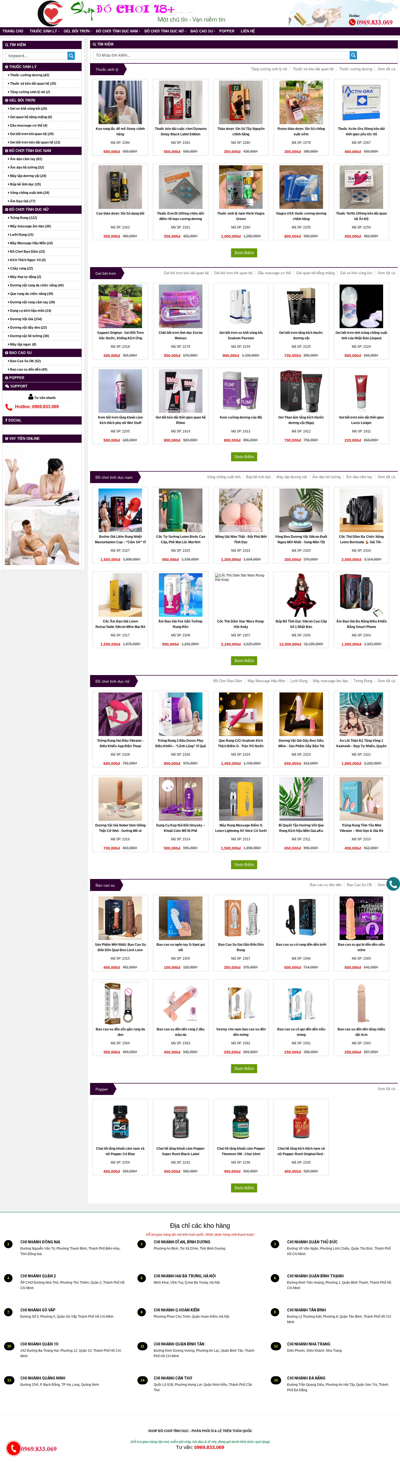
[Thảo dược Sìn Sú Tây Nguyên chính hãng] (241, 102)
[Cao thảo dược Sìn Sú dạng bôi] (120, 187)
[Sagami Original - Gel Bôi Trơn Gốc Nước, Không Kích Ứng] (120, 306)
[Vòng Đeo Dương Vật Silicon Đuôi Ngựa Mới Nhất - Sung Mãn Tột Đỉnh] (301, 510)
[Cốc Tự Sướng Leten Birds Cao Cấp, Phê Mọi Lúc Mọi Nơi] (181, 510)
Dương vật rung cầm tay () (32, 302)
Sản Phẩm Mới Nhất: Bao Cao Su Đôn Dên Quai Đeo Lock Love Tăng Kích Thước (120, 950)
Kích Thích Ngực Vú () (27, 260)
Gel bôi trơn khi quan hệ (233, 273)
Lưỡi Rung (299, 681)
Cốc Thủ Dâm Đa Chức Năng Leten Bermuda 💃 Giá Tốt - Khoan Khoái (361, 542)
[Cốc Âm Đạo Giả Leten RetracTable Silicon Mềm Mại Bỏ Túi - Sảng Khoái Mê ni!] (120, 595)
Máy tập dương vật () (27, 176)
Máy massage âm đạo (330, 681)
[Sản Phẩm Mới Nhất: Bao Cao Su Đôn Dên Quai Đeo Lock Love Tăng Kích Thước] (120, 918)
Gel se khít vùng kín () (28, 109)
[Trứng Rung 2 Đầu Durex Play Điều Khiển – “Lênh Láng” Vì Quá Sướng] (181, 714)
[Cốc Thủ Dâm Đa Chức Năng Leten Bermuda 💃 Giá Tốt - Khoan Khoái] (362, 510)
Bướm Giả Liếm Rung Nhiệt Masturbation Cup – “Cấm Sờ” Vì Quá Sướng (120, 542)
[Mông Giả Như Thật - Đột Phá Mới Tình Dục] (241, 510)
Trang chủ (12, 31)
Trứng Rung (362, 681)
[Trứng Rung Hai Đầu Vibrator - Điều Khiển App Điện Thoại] (120, 714)
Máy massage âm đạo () (30, 226)
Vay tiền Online (24, 439)
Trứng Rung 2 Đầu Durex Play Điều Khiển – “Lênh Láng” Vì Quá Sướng (180, 746)
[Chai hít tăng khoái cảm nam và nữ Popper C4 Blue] (120, 1122)
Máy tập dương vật (291, 477)
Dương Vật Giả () (25, 319)
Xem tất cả (386, 69)
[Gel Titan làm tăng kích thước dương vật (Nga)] (301, 391)
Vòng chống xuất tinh (224, 477)
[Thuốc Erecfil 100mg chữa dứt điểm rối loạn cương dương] (181, 187)
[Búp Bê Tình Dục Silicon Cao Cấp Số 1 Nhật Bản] (301, 595)
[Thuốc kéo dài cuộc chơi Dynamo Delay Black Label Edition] (181, 102)
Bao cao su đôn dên (325, 885)
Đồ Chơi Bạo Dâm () (27, 252)
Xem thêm (244, 253)
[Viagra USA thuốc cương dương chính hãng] (301, 187)
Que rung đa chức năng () (31, 294)
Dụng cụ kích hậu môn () (30, 311)
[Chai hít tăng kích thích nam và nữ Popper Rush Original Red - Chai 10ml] (301, 1122)
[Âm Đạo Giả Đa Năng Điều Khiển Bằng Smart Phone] (362, 595)
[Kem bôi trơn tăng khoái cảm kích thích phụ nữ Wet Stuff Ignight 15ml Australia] (120, 391)
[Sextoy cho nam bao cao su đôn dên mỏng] (241, 1003)
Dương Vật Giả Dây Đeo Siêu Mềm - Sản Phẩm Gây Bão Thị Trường (301, 746)
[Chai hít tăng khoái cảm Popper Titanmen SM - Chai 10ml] (241, 1122)
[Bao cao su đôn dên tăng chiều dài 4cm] (362, 1003)
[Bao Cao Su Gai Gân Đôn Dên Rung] (241, 918)
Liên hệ (248, 31)
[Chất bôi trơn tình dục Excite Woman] (181, 306)
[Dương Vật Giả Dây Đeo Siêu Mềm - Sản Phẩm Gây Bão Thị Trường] (301, 714)
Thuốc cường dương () (29, 75)
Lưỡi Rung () (21, 235)
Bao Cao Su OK (359, 885)
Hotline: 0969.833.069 (37, 406)
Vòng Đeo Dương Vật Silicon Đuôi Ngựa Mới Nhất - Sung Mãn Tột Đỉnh (301, 542)
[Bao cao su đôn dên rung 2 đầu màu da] (181, 1003)
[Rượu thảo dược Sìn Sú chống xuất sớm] (301, 102)
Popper (226, 31)
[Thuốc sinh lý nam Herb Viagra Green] (241, 187)
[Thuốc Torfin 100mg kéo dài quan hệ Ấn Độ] (362, 187)
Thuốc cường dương (355, 69)
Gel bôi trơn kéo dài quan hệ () (34, 142)
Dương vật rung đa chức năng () (36, 285)
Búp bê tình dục (258, 477)
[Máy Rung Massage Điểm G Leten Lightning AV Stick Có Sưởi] (241, 799)
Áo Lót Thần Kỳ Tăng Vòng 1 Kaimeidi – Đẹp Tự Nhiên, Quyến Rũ (361, 746)
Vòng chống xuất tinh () (29, 193)
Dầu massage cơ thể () (28, 125)
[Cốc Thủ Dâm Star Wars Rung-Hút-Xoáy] (241, 595)
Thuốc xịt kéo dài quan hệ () (32, 84)
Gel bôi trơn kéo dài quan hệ (186, 273)
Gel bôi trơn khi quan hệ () (31, 134)
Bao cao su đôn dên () (28, 369)
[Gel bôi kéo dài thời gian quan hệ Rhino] (181, 391)
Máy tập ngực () (22, 344)
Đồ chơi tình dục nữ (164, 31)
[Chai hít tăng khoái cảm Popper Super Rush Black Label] (181, 1122)
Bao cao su (201, 31)
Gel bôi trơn (77, 31)
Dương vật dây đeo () (28, 327)
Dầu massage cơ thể (274, 273)
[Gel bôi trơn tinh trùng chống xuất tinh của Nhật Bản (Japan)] (362, 306)
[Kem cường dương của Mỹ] (241, 391)
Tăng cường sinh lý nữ (269, 69)
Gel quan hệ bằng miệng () (30, 117)
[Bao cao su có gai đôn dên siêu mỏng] (301, 1003)
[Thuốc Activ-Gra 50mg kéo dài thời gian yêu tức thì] (362, 102)
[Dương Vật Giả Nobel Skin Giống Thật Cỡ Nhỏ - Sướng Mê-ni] (120, 799)
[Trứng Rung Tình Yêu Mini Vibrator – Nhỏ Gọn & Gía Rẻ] (362, 799)
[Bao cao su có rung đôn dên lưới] (301, 918)
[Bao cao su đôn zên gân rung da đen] (120, 1003)
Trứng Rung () (23, 218)
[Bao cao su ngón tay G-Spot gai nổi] (181, 918)
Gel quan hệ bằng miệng (315, 273)
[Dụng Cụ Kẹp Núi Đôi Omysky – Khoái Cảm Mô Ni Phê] (181, 799)
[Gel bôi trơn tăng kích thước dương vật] (301, 306)
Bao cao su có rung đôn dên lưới (301, 945)
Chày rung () (21, 268)
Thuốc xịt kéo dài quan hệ (313, 69)
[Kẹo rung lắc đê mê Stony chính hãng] (120, 102)
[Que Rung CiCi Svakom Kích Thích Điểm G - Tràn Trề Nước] (241, 714)
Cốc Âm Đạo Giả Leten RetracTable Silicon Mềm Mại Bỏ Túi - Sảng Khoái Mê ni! (120, 626)
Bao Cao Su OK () (25, 361)
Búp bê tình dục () (25, 184)
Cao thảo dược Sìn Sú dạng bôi (120, 213)
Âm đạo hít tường (326, 477)
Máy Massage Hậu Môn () (31, 243)
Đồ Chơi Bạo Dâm (227, 681)
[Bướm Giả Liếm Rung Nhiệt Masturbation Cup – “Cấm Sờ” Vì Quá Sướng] (120, 510)
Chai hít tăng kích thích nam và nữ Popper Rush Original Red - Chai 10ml (301, 1154)
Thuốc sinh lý (43, 31)
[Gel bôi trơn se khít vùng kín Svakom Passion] (241, 306)
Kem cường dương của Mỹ (241, 417)
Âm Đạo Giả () (22, 201)
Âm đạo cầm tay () (25, 159)
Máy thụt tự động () (25, 277)
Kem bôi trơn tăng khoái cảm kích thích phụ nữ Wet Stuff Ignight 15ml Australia (120, 423)
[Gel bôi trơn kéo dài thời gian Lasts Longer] (362, 391)
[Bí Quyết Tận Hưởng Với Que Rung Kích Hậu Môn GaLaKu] (301, 799)
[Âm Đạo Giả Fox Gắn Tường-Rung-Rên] (181, 595)
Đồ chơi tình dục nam (117, 31)
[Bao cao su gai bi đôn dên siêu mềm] (362, 918)
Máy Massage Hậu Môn (266, 681)
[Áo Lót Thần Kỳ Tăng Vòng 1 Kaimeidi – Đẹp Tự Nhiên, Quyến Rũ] (362, 714)
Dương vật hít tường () (29, 336)
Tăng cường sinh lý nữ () (29, 92)
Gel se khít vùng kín (356, 273)
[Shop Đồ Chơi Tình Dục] (50, 13)
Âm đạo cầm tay (359, 477)
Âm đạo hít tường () (26, 167)
